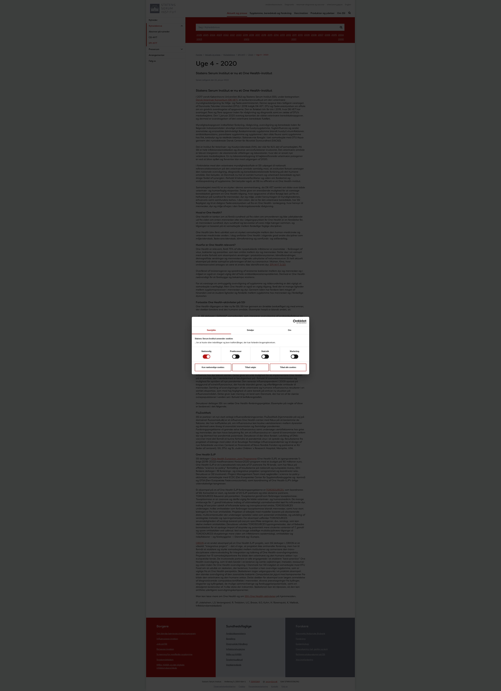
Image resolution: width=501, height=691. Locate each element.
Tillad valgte (250, 367)
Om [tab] (289, 330)
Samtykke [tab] (211, 330)
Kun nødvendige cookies (213, 367)
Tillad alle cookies (288, 367)
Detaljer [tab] (250, 330)
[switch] (236, 356)
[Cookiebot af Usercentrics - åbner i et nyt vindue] (295, 322)
